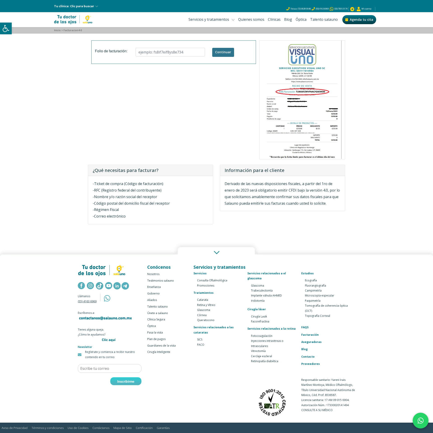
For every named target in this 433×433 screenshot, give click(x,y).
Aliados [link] (152, 300)
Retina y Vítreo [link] (206, 305)
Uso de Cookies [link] (78, 428)
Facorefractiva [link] (260, 321)
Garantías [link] (163, 428)
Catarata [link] (202, 300)
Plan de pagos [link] (156, 339)
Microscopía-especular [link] (319, 295)
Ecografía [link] (311, 280)
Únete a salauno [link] (157, 313)
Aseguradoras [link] (311, 342)
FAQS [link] (305, 327)
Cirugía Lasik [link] (259, 316)
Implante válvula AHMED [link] (266, 295)
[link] (6, 28)
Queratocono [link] (205, 320)
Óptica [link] (301, 19)
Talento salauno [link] (324, 19)
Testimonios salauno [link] (160, 280)
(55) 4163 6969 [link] (322, 8)
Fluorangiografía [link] (315, 285)
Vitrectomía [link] (258, 351)
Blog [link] (288, 19)
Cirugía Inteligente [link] (158, 352)
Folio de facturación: (111, 50)
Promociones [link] (205, 285)
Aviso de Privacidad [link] (15, 428)
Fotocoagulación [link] (261, 336)
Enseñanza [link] (154, 287)
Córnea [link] (202, 315)
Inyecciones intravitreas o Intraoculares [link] (267, 343)
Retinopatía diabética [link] (264, 361)
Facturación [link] (310, 335)
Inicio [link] (57, 30)
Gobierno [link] (153, 293)
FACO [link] (200, 345)
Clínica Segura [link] (156, 319)
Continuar (223, 52)
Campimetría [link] (313, 290)
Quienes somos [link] (251, 19)
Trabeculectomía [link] (262, 290)
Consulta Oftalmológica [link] (212, 280)
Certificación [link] (144, 428)
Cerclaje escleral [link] (261, 356)
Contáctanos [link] (100, 428)
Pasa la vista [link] (155, 332)
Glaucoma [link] (203, 310)
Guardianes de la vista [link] (161, 345)
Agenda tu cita (361, 19)
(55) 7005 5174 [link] (341, 8)
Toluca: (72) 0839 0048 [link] (301, 8)
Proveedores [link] (310, 364)
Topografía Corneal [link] (317, 316)
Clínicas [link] (274, 19)
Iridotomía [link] (258, 301)
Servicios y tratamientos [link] (210, 19)
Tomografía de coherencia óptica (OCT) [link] (326, 308)
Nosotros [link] (153, 274)
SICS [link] (199, 339)
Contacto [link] (308, 357)
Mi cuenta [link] (366, 8)
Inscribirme (125, 381)
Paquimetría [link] (312, 301)
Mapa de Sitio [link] (122, 428)
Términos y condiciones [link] (48, 428)
